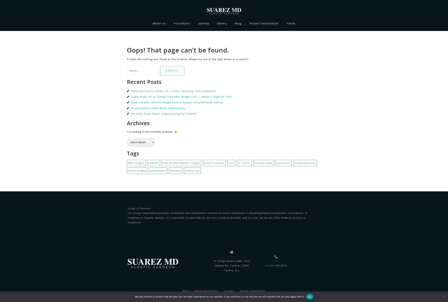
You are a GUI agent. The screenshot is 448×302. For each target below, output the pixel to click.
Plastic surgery (137, 170)
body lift (153, 163)
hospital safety (263, 163)
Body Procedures (214, 163)
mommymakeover (305, 163)
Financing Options (206, 291)
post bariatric (158, 170)
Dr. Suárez (244, 163)
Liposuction (284, 163)
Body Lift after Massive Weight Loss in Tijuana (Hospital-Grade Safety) (177, 102)
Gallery (222, 23)
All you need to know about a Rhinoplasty (158, 108)
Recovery (175, 170)
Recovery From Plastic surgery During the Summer (164, 113)
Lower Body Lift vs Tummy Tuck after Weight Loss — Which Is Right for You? (181, 96)
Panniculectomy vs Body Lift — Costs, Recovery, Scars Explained (173, 91)
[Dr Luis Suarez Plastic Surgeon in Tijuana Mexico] (153, 263)
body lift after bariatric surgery (181, 163)
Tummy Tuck (192, 170)
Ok (309, 296)
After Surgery (136, 163)
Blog (238, 23)
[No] (443, 296)
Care (231, 163)
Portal (290, 23)
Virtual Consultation (264, 23)
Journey (203, 23)
